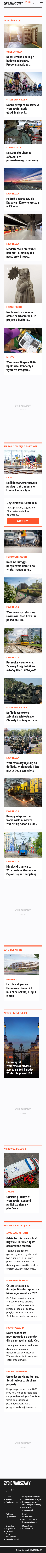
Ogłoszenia (11, 1517)
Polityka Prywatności (31, 1497)
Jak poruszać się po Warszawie (20, 446)
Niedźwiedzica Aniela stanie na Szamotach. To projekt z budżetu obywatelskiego (21, 316)
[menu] (41, 3)
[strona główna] (13, 3)
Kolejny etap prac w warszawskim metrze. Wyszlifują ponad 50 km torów (21, 820)
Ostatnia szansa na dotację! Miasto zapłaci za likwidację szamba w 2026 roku (22, 1289)
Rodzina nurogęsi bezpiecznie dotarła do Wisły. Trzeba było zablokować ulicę (20, 566)
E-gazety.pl (10, 1529)
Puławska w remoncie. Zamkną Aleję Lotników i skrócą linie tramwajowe (21, 666)
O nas (8, 1497)
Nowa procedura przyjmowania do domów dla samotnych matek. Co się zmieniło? (22, 1336)
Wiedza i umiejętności (15, 1013)
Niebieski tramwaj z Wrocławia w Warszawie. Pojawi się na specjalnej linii (21, 870)
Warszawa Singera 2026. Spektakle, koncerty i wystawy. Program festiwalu (21, 366)
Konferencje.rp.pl (29, 1522)
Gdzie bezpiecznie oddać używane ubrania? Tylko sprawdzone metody (21, 1242)
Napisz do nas (12, 1502)
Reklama (9, 1514)
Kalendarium (27, 1529)
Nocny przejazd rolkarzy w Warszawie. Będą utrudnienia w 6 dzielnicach (22, 108)
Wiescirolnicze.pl (29, 1519)
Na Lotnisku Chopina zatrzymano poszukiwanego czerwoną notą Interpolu (22, 156)
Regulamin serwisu (30, 1502)
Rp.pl (24, 1514)
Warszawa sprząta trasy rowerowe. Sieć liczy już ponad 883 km (21, 616)
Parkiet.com (27, 1517)
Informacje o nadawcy (31, 1505)
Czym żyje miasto (13, 950)
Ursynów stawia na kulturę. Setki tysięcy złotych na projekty (22, 1380)
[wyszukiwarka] (34, 3)
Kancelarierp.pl (12, 1539)
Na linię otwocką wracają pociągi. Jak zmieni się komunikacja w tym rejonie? (21, 486)
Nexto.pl (9, 1531)
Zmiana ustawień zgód (31, 1499)
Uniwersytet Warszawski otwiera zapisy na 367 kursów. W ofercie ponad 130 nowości (19, 1069)
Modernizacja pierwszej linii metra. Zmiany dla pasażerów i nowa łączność (21, 253)
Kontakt (9, 1499)
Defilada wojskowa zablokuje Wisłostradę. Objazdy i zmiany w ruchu (21, 716)
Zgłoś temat (23, 521)
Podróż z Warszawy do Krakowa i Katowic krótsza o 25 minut (22, 202)
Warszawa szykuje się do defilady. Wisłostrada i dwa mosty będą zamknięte (22, 766)
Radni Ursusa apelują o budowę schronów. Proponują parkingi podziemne (20, 60)
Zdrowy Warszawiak (15, 1149)
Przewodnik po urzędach (17, 1225)
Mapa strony (27, 1526)
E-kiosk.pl (10, 1526)
